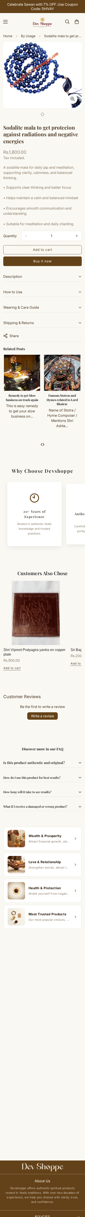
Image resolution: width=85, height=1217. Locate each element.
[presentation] (41, 444)
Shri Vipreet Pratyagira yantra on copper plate (34, 652)
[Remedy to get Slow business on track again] (22, 373)
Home (7, 36)
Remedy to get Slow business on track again (22, 397)
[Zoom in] (72, 99)
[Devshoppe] (42, 21)
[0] (77, 22)
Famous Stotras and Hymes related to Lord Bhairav (62, 399)
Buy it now (42, 261)
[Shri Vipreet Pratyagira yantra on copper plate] (35, 613)
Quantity (10, 236)
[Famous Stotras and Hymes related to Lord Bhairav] (62, 373)
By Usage (28, 36)
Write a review (42, 716)
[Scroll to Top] (77, 1194)
